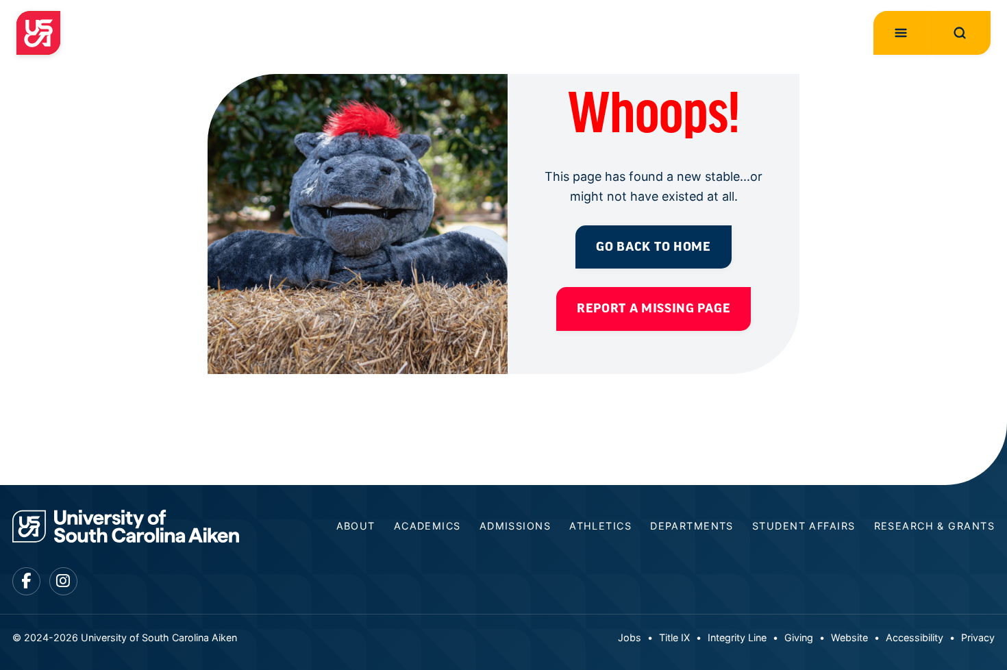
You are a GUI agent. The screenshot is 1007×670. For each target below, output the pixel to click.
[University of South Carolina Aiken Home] (38, 33)
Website (849, 637)
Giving (798, 637)
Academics (427, 526)
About (355, 526)
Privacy (978, 637)
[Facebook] (26, 581)
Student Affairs (804, 526)
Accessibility (914, 637)
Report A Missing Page (653, 308)
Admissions (515, 526)
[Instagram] (63, 581)
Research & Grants (934, 526)
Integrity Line (737, 637)
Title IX (674, 637)
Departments (692, 526)
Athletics (600, 526)
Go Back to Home (653, 246)
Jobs (629, 637)
